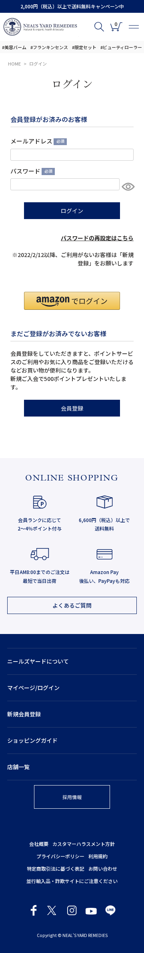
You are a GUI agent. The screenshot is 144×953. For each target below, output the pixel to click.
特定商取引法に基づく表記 (55, 868)
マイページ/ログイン (33, 688)
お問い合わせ (102, 868)
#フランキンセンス (49, 47)
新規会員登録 (24, 714)
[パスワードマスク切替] (127, 186)
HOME (14, 63)
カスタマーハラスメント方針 (83, 843)
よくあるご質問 (72, 605)
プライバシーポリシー (60, 856)
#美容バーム (14, 47)
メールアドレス (36, 141)
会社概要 (38, 843)
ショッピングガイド (32, 740)
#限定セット (84, 47)
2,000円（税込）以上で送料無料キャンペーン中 (72, 6)
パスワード (30, 171)
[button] (72, 301)
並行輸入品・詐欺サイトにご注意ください (72, 880)
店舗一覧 (18, 767)
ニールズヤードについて (38, 661)
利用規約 (98, 856)
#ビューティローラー (121, 47)
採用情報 (72, 797)
